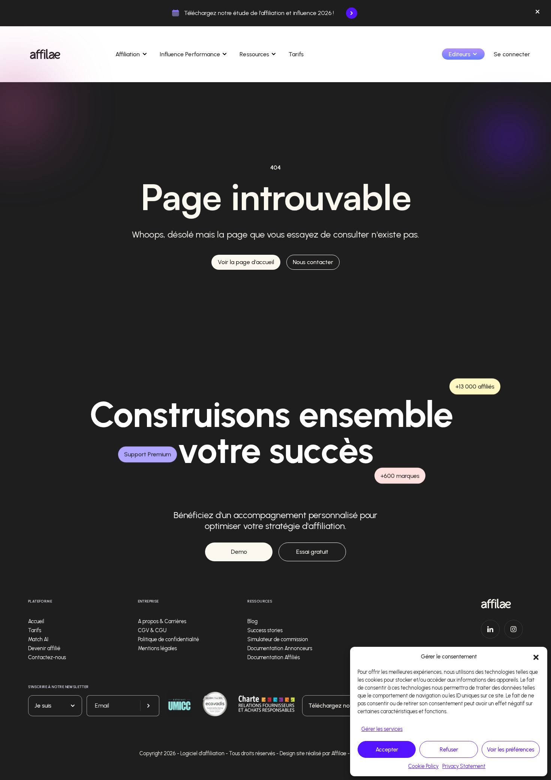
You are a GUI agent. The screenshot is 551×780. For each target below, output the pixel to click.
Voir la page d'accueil (246, 262)
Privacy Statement (463, 766)
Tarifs (296, 54)
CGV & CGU (152, 630)
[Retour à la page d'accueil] (502, 604)
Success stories (265, 630)
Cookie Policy (423, 766)
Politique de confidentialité (168, 639)
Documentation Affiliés (273, 657)
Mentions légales (157, 648)
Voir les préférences (510, 749)
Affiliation (127, 54)
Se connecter (512, 54)
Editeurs (460, 54)
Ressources (254, 54)
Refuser (449, 749)
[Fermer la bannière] (537, 13)
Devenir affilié (44, 648)
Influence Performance (190, 54)
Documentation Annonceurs (279, 648)
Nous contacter (313, 262)
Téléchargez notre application (348, 705)
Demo (239, 551)
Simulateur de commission (277, 639)
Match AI (38, 639)
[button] (536, 656)
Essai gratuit (312, 551)
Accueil (36, 621)
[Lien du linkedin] (490, 629)
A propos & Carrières (162, 621)
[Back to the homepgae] (45, 54)
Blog (252, 621)
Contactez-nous (47, 657)
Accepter (387, 749)
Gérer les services (382, 729)
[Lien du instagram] (513, 629)
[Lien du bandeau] (351, 13)
